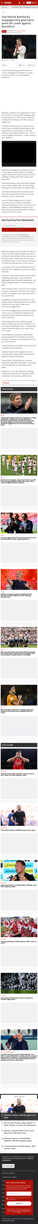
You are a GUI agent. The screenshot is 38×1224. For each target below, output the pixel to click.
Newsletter (32, 65)
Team (3, 12)
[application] (19, 153)
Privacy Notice (25, 236)
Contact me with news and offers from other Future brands (19, 1198)
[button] (2, 2)
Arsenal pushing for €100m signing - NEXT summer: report (20, 1147)
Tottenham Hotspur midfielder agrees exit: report (20, 1116)
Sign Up (19, 1204)
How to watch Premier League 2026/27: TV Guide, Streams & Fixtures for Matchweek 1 (20, 1124)
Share (6, 65)
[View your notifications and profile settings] (19, 2)
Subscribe (29, 2)
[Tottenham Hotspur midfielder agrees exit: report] (19, 1109)
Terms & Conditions (17, 1211)
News (4, 31)
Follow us (23, 65)
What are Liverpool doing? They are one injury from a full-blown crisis (19, 1132)
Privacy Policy (25, 1210)
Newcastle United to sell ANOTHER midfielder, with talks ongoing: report (18, 1140)
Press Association (20, 31)
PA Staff (11, 31)
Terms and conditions (8, 1173)
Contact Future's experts (9, 1177)
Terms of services (23, 235)
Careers (4, 1193)
